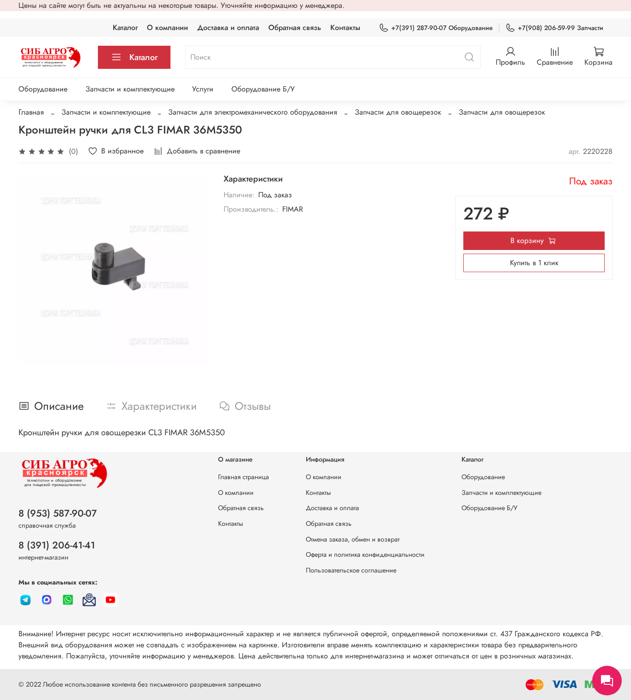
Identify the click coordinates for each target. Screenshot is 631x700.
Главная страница (243, 476)
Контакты (345, 27)
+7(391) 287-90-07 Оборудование (442, 27)
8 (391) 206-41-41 (56, 545)
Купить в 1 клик (534, 262)
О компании (167, 27)
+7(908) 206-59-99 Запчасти (560, 27)
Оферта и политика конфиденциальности (365, 554)
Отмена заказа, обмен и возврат (353, 539)
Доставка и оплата (228, 27)
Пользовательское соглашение (351, 570)
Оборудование (42, 89)
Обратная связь (294, 27)
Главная (31, 112)
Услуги (202, 89)
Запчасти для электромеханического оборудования (252, 112)
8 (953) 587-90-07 (57, 513)
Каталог (125, 27)
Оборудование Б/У (263, 89)
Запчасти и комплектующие (130, 89)
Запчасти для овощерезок (398, 112)
